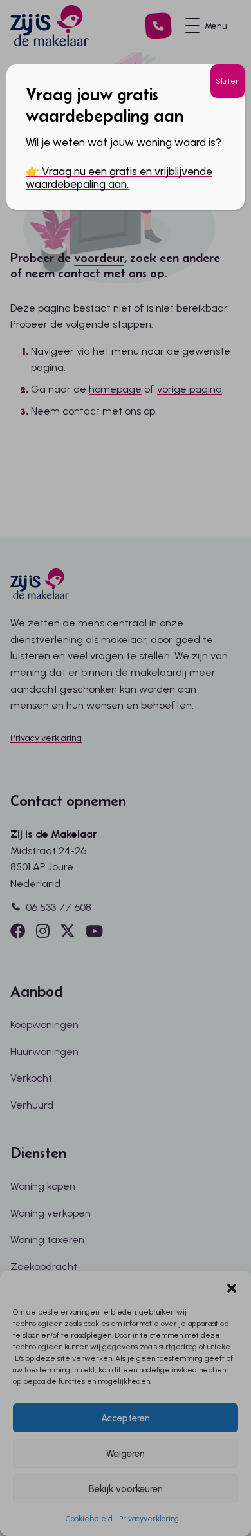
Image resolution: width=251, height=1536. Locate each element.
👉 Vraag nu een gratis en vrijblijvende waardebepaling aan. (119, 178)
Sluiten (227, 81)
